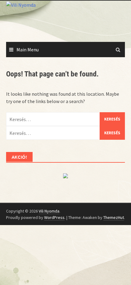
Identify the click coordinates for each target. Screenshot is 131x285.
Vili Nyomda (49, 211)
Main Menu (27, 49)
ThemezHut (113, 217)
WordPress (54, 217)
